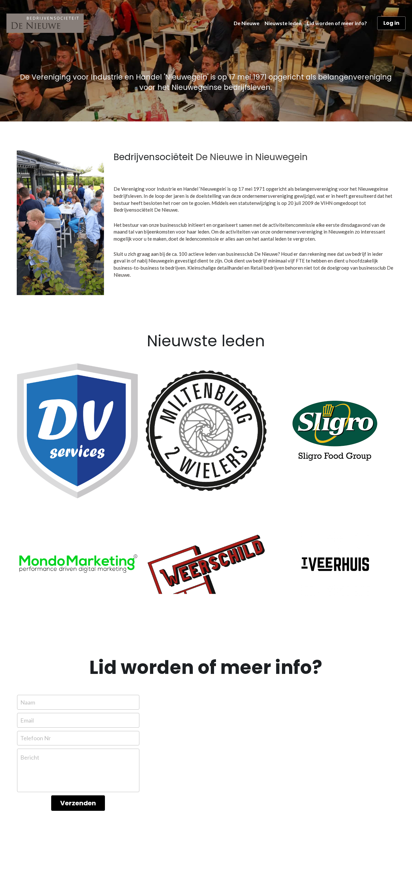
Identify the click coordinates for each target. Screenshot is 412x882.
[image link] (77, 430)
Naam (27, 702)
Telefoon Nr (35, 738)
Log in (391, 23)
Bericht (29, 757)
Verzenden (78, 803)
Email (27, 720)
